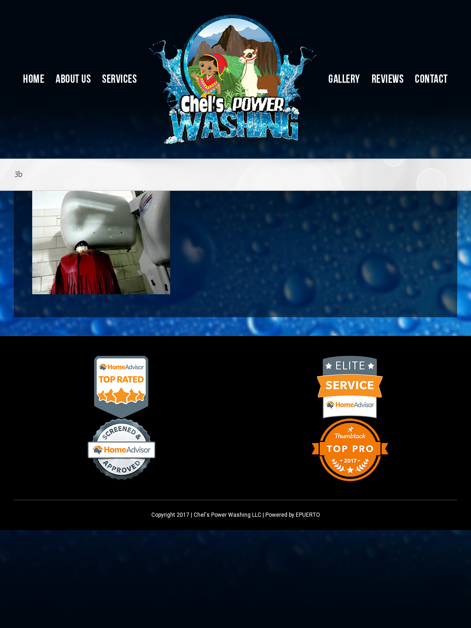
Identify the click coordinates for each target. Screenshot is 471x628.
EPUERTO (308, 515)
